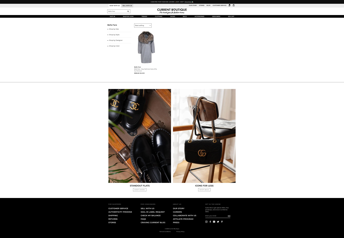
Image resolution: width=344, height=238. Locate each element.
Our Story (193, 5)
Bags (185, 16)
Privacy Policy (180, 231)
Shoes (172, 16)
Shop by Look (128, 16)
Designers (216, 16)
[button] (113, 29)
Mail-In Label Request (153, 212)
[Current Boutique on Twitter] (218, 222)
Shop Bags (204, 189)
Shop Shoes (139, 189)
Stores (201, 5)
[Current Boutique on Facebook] (210, 222)
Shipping (113, 215)
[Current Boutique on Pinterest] (222, 222)
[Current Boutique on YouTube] (214, 222)
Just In (112, 16)
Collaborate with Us (184, 215)
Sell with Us (147, 208)
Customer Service (219, 5)
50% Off (231, 16)
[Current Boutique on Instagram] (206, 222)
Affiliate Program (183, 219)
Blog (209, 5)
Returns (113, 219)
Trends (144, 16)
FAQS (143, 219)
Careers (177, 212)
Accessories (199, 16)
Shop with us (115, 5)
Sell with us (127, 5)
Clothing (158, 16)
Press (176, 222)
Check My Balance (151, 215)
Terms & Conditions (165, 231)
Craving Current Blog (153, 222)
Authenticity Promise (120, 212)
